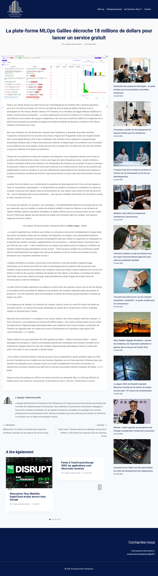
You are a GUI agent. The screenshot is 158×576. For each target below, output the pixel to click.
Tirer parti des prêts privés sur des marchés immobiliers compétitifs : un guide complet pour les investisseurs (134, 300)
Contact (147, 9)
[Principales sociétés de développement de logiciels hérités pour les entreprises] (134, 113)
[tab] (49, 519)
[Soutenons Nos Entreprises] (15, 9)
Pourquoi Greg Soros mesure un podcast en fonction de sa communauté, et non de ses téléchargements (132, 173)
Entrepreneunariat (114, 9)
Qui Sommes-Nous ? (133, 9)
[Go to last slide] (10, 487)
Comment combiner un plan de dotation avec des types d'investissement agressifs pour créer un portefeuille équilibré (133, 256)
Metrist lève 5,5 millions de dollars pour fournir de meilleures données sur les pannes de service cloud (25, 429)
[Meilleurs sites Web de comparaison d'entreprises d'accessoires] (134, 197)
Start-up (100, 9)
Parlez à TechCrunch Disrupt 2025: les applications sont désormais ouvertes (77, 465)
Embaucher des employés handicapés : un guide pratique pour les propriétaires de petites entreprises (134, 89)
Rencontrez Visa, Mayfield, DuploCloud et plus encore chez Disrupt (28, 496)
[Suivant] (100, 487)
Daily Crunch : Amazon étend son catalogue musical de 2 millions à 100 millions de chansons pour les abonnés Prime (82, 430)
